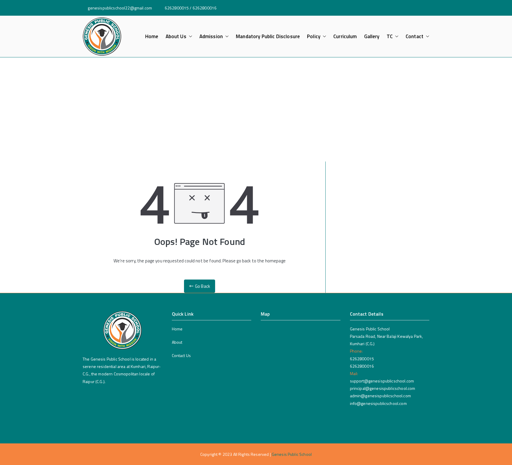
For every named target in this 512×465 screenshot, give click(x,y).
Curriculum (345, 36)
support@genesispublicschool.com (382, 381)
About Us (176, 36)
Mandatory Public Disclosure (268, 36)
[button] (189, 36)
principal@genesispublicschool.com (382, 388)
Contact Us (181, 355)
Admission (211, 36)
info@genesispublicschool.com (378, 403)
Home (152, 36)
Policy (313, 36)
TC (390, 36)
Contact (414, 36)
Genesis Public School (292, 454)
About (177, 342)
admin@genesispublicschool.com (380, 396)
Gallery (372, 36)
